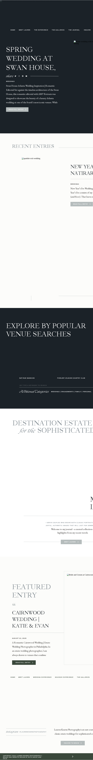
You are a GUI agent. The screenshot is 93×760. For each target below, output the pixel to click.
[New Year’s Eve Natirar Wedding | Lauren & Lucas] (42, 185)
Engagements (67, 391)
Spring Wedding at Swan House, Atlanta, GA (31, 63)
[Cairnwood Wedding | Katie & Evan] (33, 662)
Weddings (10, 81)
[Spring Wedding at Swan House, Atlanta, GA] (26, 109)
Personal (87, 391)
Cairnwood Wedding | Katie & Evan (30, 619)
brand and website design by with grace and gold (22, 757)
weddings (55, 391)
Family (78, 391)
